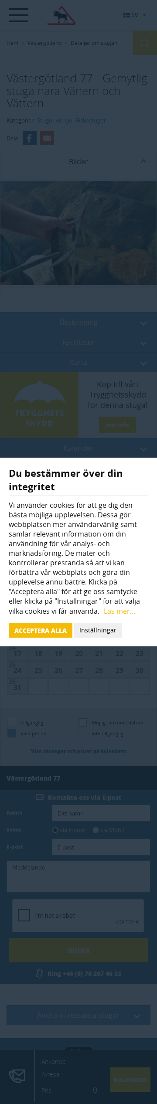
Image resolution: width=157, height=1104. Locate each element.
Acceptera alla (40, 630)
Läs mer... (119, 611)
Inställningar (97, 630)
